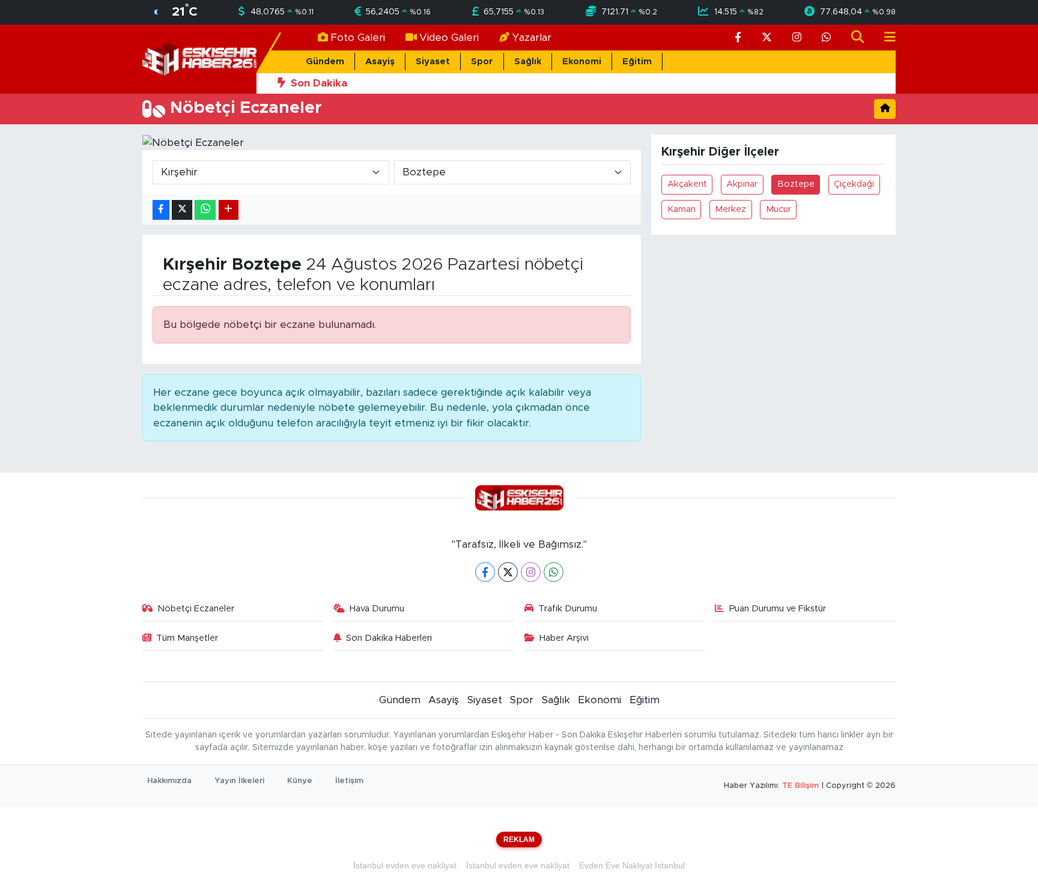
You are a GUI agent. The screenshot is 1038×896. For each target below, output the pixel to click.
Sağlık (527, 61)
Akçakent (687, 184)
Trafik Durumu (567, 608)
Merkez (730, 209)
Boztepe (796, 184)
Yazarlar (531, 37)
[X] (508, 572)
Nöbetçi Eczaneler (195, 608)
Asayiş (380, 61)
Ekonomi (581, 61)
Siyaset (433, 61)
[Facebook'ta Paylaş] (161, 210)
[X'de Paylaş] (182, 210)
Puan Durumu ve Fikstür (777, 608)
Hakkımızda (169, 781)
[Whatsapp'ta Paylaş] (205, 210)
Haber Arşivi (564, 638)
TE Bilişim (800, 786)
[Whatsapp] (553, 572)
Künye (299, 781)
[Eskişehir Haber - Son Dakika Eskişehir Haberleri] (199, 58)
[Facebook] (485, 572)
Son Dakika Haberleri (389, 638)
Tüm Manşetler (187, 638)
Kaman (681, 209)
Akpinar (741, 184)
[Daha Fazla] (228, 210)
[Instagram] (531, 572)
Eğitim (637, 61)
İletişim (349, 781)
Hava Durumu (377, 608)
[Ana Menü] (885, 37)
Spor (482, 61)
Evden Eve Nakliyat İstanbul (632, 865)
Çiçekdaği (854, 184)
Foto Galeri (357, 37)
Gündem (325, 61)
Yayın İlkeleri (239, 781)
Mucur (778, 209)
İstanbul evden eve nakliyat (405, 865)
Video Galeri (449, 37)
